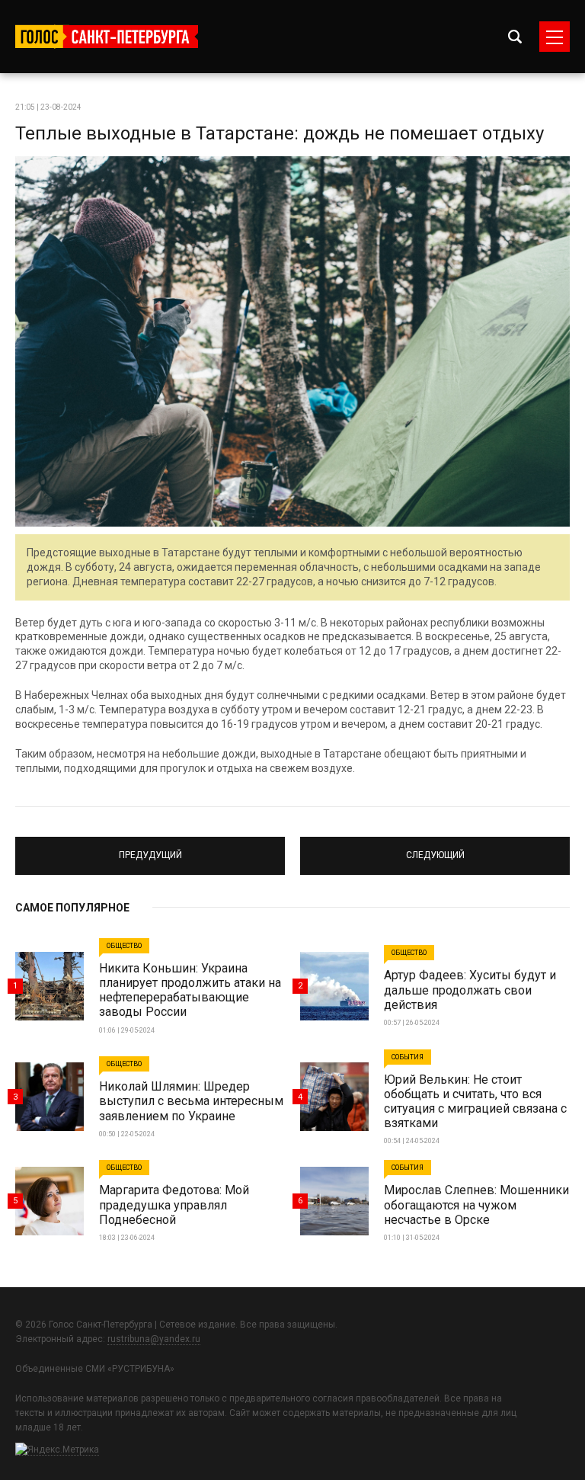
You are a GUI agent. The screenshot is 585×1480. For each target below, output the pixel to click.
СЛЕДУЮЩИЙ (435, 849)
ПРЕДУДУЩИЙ (150, 849)
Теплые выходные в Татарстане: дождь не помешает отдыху (279, 133)
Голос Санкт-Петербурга (106, 36)
